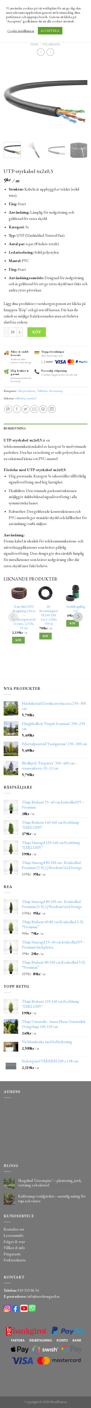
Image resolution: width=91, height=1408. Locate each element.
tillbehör (20, 398)
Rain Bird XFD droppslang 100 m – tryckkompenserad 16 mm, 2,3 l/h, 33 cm (23, 617)
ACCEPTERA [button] (50, 31)
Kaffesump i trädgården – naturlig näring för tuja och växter (52, 1198)
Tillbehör (51, 44)
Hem (34, 44)
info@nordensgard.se (43, 1296)
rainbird (31, 398)
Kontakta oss (14, 1229)
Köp (36, 332)
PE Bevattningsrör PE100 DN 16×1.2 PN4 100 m (48, 615)
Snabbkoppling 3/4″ (75, 609)
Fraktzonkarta (15, 1260)
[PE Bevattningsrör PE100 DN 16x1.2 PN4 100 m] (45, 593)
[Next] (79, 99)
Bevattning (55, 391)
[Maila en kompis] (34, 409)
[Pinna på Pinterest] (43, 409)
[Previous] (11, 99)
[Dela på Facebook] (17, 409)
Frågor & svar (14, 1241)
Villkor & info (14, 1247)
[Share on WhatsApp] (8, 409)
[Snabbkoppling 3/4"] (72, 593)
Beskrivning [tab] (15, 428)
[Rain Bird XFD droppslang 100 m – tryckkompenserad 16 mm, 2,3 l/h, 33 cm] (18, 593)
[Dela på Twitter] (26, 409)
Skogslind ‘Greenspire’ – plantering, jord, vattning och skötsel (49, 1182)
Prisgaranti (12, 1254)
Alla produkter (26, 391)
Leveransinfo (14, 1235)
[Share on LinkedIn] (52, 409)
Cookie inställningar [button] (20, 31)
